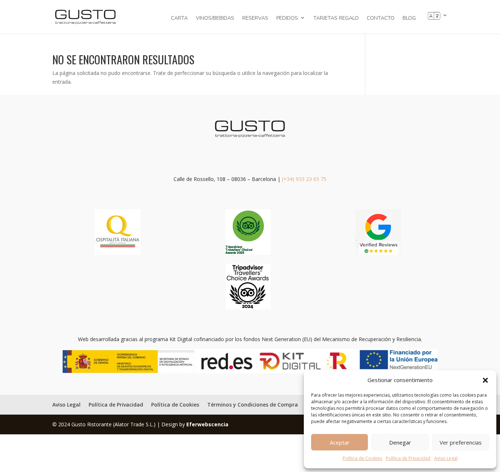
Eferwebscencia (207, 424)
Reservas (255, 19)
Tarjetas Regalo (336, 19)
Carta (179, 19)
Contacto (381, 19)
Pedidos (287, 18)
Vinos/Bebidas (215, 19)
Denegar (400, 442)
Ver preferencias (461, 442)
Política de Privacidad (408, 458)
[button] (485, 380)
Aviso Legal (446, 458)
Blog (409, 19)
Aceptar (340, 442)
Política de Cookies (362, 458)
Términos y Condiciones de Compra (252, 404)
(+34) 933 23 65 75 (304, 178)
